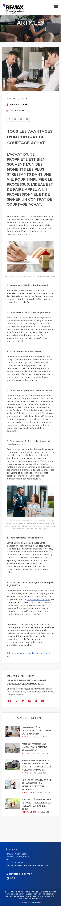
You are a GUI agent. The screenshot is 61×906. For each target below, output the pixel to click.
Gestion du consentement (30, 898)
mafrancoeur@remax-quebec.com (31, 865)
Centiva (36, 902)
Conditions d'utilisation (44, 896)
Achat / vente (18, 99)
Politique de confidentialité (18, 896)
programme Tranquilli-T (38, 600)
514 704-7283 (17, 862)
